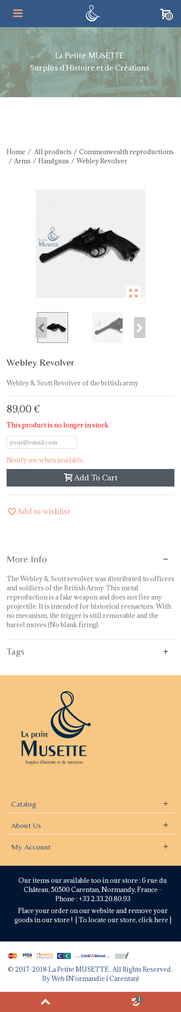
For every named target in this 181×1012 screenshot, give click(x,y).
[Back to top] (45, 1002)
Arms (22, 161)
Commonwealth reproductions (126, 152)
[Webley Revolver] (90, 244)
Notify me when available (45, 460)
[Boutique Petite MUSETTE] (91, 12)
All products (53, 152)
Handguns (53, 161)
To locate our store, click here (124, 920)
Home (16, 152)
